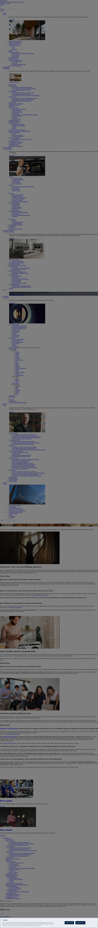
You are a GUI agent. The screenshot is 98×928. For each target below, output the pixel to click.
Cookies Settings (69, 922)
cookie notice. (39, 925)
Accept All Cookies (80, 922)
